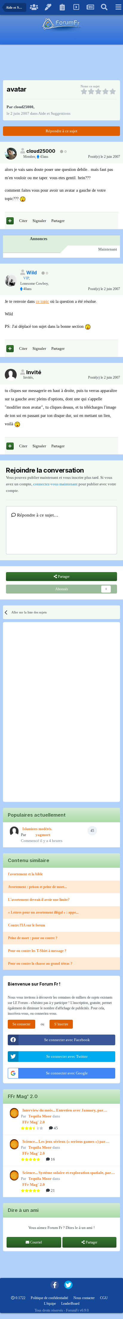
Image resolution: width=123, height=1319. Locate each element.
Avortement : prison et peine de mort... (37, 887)
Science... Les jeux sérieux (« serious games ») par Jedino (63, 1142)
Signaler (39, 220)
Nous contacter (84, 1298)
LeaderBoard (70, 1303)
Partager (57, 220)
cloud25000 (23, 107)
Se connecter (21, 1024)
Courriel (35, 1242)
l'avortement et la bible (25, 874)
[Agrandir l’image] (23, 198)
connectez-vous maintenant (55, 484)
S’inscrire (61, 1024)
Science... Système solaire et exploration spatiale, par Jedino (66, 1173)
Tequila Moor (40, 1116)
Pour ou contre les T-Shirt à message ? (37, 951)
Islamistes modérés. (37, 829)
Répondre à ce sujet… (37, 515)
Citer (23, 220)
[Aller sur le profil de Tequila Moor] (13, 1113)
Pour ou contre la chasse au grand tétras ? (40, 963)
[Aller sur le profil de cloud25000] (11, 154)
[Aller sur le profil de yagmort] (13, 832)
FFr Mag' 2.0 (33, 1122)
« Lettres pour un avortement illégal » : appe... (43, 912)
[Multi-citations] (10, 220)
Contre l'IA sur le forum (26, 925)
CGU (104, 1298)
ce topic (42, 301)
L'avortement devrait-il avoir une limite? (39, 900)
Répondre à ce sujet (61, 131)
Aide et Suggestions (54, 113)
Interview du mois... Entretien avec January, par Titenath (62, 1110)
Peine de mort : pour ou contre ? (32, 938)
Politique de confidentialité (49, 1298)
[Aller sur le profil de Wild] (11, 281)
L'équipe (50, 1303)
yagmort (43, 834)
